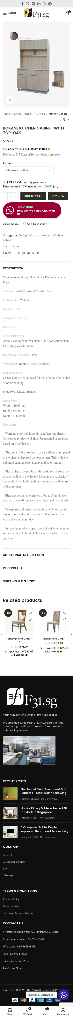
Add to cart (33, 196)
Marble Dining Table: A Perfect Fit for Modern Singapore (43, 810)
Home (6, 113)
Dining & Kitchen (23, 113)
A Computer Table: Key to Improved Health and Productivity (44, 829)
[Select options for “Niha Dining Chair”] (64, 619)
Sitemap (8, 875)
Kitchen (40, 113)
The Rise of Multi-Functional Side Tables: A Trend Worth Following (43, 791)
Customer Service (14, 861)
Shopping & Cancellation (18, 913)
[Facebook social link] (22, 4)
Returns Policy (12, 906)
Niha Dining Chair (53, 638)
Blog (5, 868)
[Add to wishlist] (30, 613)
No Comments (49, 798)
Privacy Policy (11, 899)
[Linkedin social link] (39, 4)
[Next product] (68, 120)
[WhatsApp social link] (44, 4)
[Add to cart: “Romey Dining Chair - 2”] (30, 619)
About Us (9, 855)
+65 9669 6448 (26, 946)
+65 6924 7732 (35, 939)
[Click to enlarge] (10, 100)
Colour (7, 163)
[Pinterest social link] (33, 4)
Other (15, 246)
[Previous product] (60, 120)
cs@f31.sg (17, 968)
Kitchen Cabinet (58, 113)
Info (55, 186)
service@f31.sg (20, 961)
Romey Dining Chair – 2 (19, 640)
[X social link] (28, 4)
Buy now (58, 196)
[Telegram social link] (50, 4)
